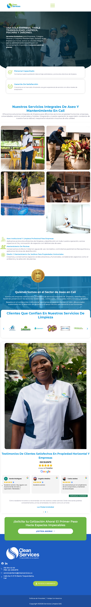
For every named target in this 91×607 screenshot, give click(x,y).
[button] (3, 329)
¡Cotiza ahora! (44, 531)
